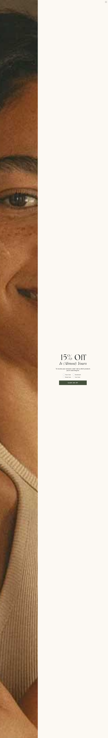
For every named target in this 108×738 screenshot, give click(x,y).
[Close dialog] (106, 2)
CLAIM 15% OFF (73, 383)
